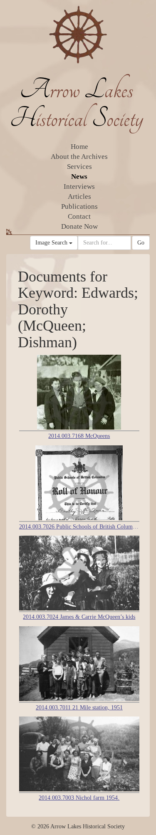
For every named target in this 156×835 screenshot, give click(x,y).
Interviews (79, 186)
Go (140, 243)
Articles (79, 196)
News (79, 176)
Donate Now (79, 226)
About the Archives (79, 157)
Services (79, 166)
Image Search (52, 243)
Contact (79, 216)
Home (79, 147)
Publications (79, 206)
